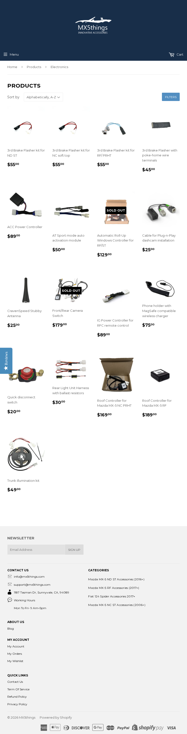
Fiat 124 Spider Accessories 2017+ (111, 596)
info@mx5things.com (29, 576)
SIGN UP (74, 550)
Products (34, 67)
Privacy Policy (17, 704)
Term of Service (18, 689)
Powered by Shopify (56, 717)
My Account (15, 646)
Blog (10, 628)
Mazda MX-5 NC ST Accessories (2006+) (116, 605)
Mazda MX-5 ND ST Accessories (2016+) (116, 579)
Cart (179, 54)
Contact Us (15, 682)
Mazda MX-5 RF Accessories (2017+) (113, 588)
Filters (171, 97)
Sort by (13, 97)
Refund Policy (17, 696)
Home (12, 67)
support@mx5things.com (32, 584)
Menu (14, 54)
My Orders (14, 653)
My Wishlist (15, 661)
